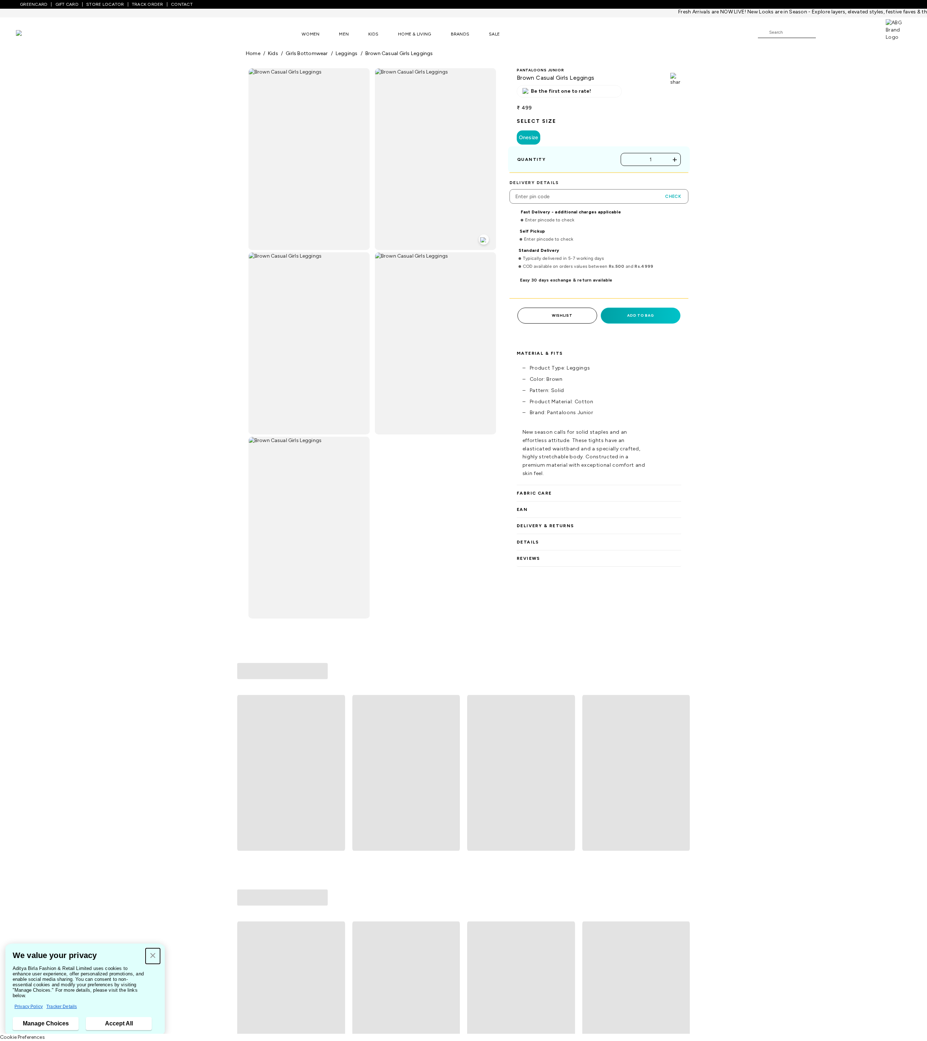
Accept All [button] (119, 1023)
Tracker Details (61, 1006)
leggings (347, 53)
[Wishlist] (825, 33)
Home (253, 53)
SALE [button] (494, 34)
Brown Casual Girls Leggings (399, 53)
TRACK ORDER (147, 4)
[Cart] (865, 32)
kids (273, 53)
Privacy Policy (28, 1006)
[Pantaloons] (29, 34)
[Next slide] (681, 728)
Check (673, 196)
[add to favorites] (336, 800)
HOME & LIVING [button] (414, 34)
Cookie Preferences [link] (22, 1037)
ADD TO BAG (640, 315)
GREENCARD (33, 4)
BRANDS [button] (460, 34)
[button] (153, 956)
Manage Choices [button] (46, 1023)
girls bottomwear (307, 53)
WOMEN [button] (310, 34)
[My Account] (845, 32)
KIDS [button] (373, 34)
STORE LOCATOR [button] (105, 4)
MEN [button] (344, 34)
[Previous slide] (245, 728)
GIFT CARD (67, 4)
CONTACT (182, 4)
